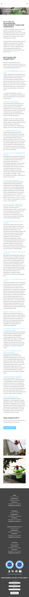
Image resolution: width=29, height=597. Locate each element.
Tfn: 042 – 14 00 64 (14, 512)
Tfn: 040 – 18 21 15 (14, 497)
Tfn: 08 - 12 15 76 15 (14, 544)
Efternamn (14, 587)
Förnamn (15, 584)
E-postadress (15, 581)
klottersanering (14, 51)
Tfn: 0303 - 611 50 (14, 528)
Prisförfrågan (9, 427)
